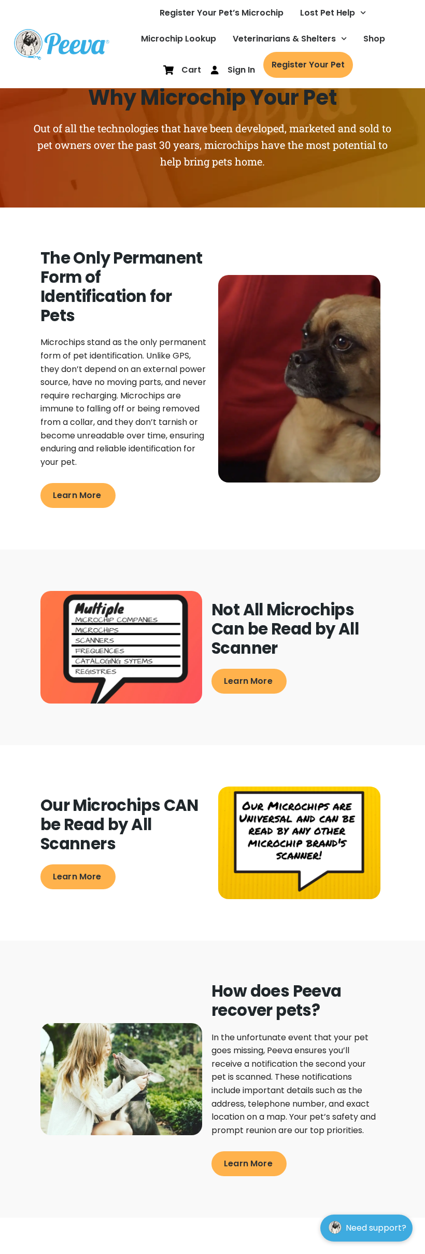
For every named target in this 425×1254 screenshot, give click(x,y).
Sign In (241, 70)
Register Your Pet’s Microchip (222, 13)
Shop (374, 39)
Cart (191, 70)
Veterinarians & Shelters (284, 39)
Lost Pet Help (327, 13)
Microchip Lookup (178, 39)
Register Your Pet (308, 65)
